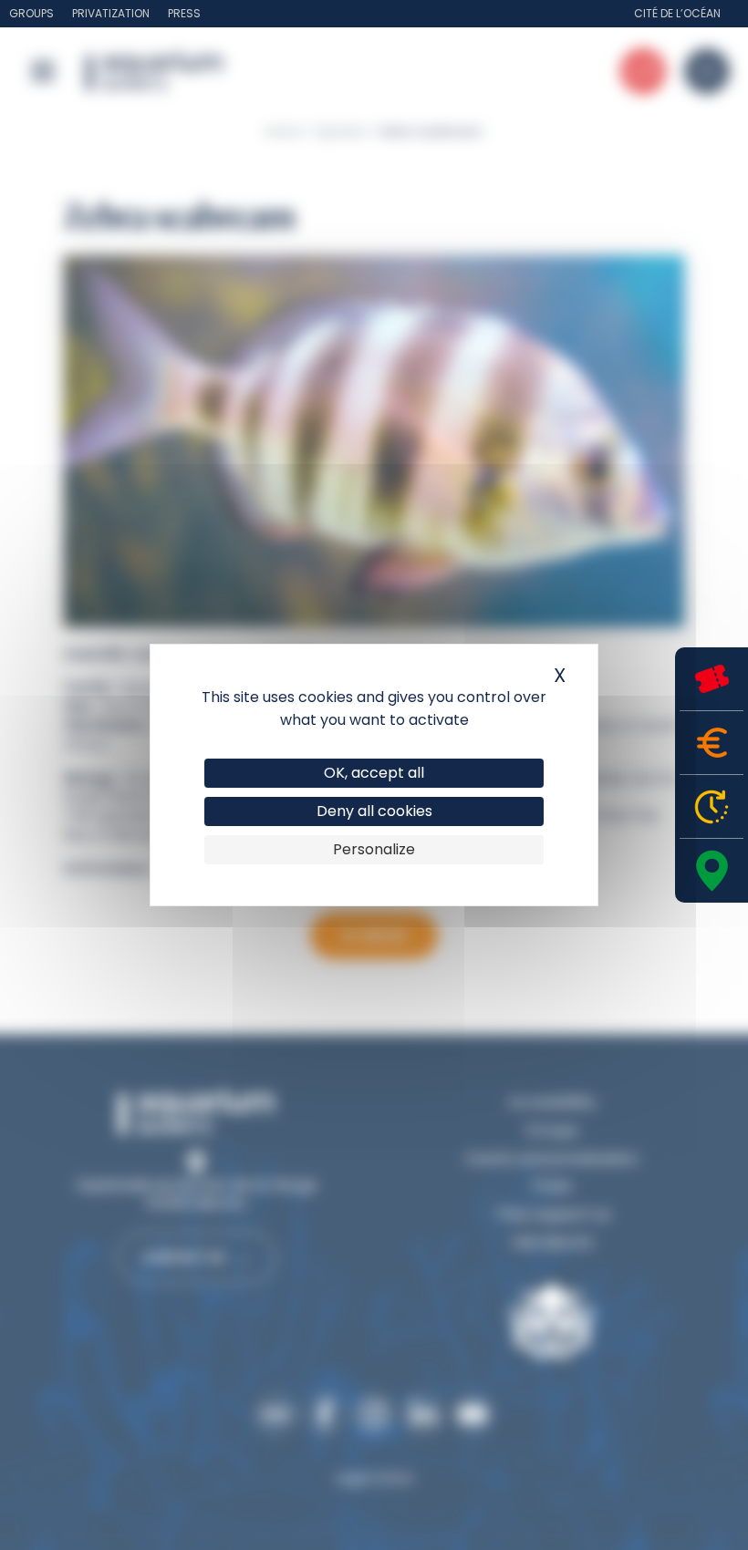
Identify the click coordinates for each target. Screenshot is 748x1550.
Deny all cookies (374, 811)
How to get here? (711, 871)
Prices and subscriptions (711, 742)
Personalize (374, 849)
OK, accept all (374, 772)
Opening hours (711, 806)
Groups (31, 13)
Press (184, 13)
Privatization (111, 13)
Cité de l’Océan (677, 13)
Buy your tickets (711, 678)
